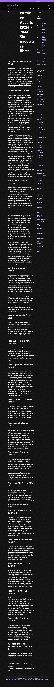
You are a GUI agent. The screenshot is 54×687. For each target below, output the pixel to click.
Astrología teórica (39, 216)
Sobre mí (45, 8)
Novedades (40, 236)
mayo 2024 (39, 148)
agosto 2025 (40, 110)
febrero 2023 (40, 168)
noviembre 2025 (41, 102)
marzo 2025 (40, 122)
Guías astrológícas (40, 225)
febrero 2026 (40, 94)
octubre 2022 (40, 173)
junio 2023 (39, 160)
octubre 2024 (40, 135)
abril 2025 (39, 120)
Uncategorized (40, 249)
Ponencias (39, 241)
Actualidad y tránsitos (15, 663)
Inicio (4, 8)
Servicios (32, 8)
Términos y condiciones (35, 679)
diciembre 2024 (41, 130)
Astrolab (39, 213)
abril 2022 (39, 186)
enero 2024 (40, 155)
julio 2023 (39, 158)
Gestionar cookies (44, 679)
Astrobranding (40, 205)
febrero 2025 (40, 125)
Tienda (40, 8)
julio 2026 (39, 81)
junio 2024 (39, 145)
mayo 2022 (39, 183)
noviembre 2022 (41, 171)
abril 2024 (39, 150)
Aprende (23, 8)
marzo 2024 (40, 153)
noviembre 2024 (41, 132)
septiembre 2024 (41, 138)
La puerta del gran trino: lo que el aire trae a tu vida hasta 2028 (46, 39)
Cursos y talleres (41, 219)
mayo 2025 (39, 117)
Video (38, 251)
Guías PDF (39, 228)
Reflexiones (40, 246)
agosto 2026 (40, 79)
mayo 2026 (39, 87)
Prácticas (39, 244)
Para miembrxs (40, 239)
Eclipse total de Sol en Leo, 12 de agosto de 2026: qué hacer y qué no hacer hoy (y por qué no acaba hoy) (46, 50)
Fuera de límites (41, 222)
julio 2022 (39, 178)
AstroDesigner (40, 210)
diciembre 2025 (41, 99)
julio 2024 (39, 143)
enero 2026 (40, 97)
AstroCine (39, 208)
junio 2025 (39, 115)
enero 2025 (40, 127)
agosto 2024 (40, 140)
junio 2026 (39, 84)
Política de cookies (25, 679)
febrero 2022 (40, 189)
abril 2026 (39, 89)
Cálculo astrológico (13, 8)
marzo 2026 (40, 92)
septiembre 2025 (41, 107)
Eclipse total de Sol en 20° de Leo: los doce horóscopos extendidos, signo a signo (46, 62)
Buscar (44, 12)
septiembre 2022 (41, 176)
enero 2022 (40, 191)
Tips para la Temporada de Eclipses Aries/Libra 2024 (21, 669)
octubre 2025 (40, 104)
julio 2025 (39, 112)
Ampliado (39, 202)
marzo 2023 (40, 166)
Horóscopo (25, 663)
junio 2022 (39, 181)
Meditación (40, 234)
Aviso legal (8, 679)
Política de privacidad (15, 679)
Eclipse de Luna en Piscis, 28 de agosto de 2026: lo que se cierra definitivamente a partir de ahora (46, 27)
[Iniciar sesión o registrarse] (49, 6)
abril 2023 (39, 163)
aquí (14, 655)
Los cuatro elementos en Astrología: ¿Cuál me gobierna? (21, 666)
